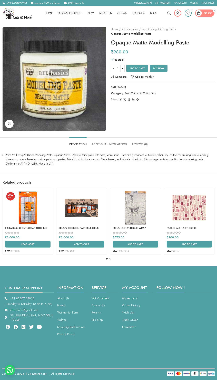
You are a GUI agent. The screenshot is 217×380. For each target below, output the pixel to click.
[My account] (177, 13)
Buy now (158, 68)
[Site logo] (19, 13)
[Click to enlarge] (9, 124)
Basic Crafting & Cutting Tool (157, 29)
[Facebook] (16, 327)
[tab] (78, 142)
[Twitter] (31, 327)
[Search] (169, 13)
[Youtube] (39, 327)
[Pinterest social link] (129, 99)
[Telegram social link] (137, 99)
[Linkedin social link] (133, 99)
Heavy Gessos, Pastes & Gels (78, 228)
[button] (10, 370)
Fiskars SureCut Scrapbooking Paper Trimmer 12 (26, 229)
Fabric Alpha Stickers (181, 228)
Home (114, 29)
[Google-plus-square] (24, 327)
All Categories (130, 29)
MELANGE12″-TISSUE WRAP (129, 228)
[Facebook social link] (121, 99)
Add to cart (137, 68)
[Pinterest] (8, 327)
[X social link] (125, 99)
